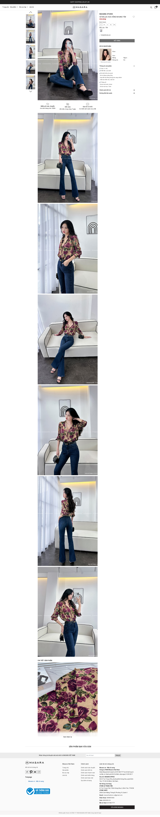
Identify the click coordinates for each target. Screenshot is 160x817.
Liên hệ (31, 7)
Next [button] (30, 91)
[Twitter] (31, 772)
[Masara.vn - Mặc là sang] (80, 7)
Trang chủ (5, 7)
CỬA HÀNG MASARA (117, 807)
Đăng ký (118, 755)
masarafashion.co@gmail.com (113, 795)
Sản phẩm (13, 7)
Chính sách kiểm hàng (87, 775)
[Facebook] (27, 772)
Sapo (99, 813)
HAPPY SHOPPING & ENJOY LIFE (80, 2)
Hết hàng (117, 40)
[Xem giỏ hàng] (155, 7)
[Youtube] (35, 772)
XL (111, 24)
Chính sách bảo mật (87, 778)
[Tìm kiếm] (151, 7)
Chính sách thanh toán (88, 772)
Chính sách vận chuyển (88, 767)
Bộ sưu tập (22, 7)
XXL (114, 24)
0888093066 (110, 797)
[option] (30, 21)
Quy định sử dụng (86, 780)
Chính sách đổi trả (86, 770)
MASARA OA (107, 800)
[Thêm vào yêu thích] (134, 17)
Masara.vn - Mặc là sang (36, 781)
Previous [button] (30, 12)
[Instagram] (39, 772)
